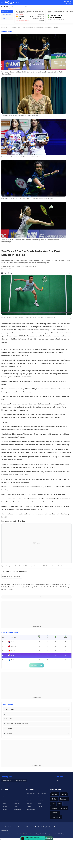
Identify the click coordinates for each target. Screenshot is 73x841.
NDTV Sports (63, 584)
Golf (53, 803)
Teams (5, 806)
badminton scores (45, 584)
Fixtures (5, 797)
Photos (27, 7)
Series (15, 794)
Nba (59, 803)
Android (6, 589)
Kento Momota (7, 576)
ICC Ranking (17, 809)
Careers (60, 827)
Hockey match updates (33, 584)
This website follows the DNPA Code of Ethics (21, 834)
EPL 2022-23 (42, 794)
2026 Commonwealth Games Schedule (17, 723)
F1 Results (55, 584)
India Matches (7, 14)
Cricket (12, 584)
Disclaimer (30, 827)
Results (16, 797)
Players (16, 806)
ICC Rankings (9, 728)
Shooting (64, 808)
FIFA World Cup (10, 709)
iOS (11, 589)
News (13, 7)
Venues (5, 809)
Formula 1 (55, 794)
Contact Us (4, 830)
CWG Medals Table (11, 714)
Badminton (5, 7)
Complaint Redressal (49, 827)
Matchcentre (31, 809)
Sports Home (4, 27)
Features (20, 7)
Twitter (24, 587)
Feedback (21, 827)
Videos (34, 7)
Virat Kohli (9, 719)
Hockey (54, 799)
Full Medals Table (36, 665)
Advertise (4, 827)
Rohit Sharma (9, 733)
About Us (12, 827)
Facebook (8, 587)
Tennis (63, 794)
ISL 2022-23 (31, 794)
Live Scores (6, 794)
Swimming (55, 813)
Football (17, 584)
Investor (37, 827)
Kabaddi (54, 808)
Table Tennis (56, 817)
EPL (4, 18)
